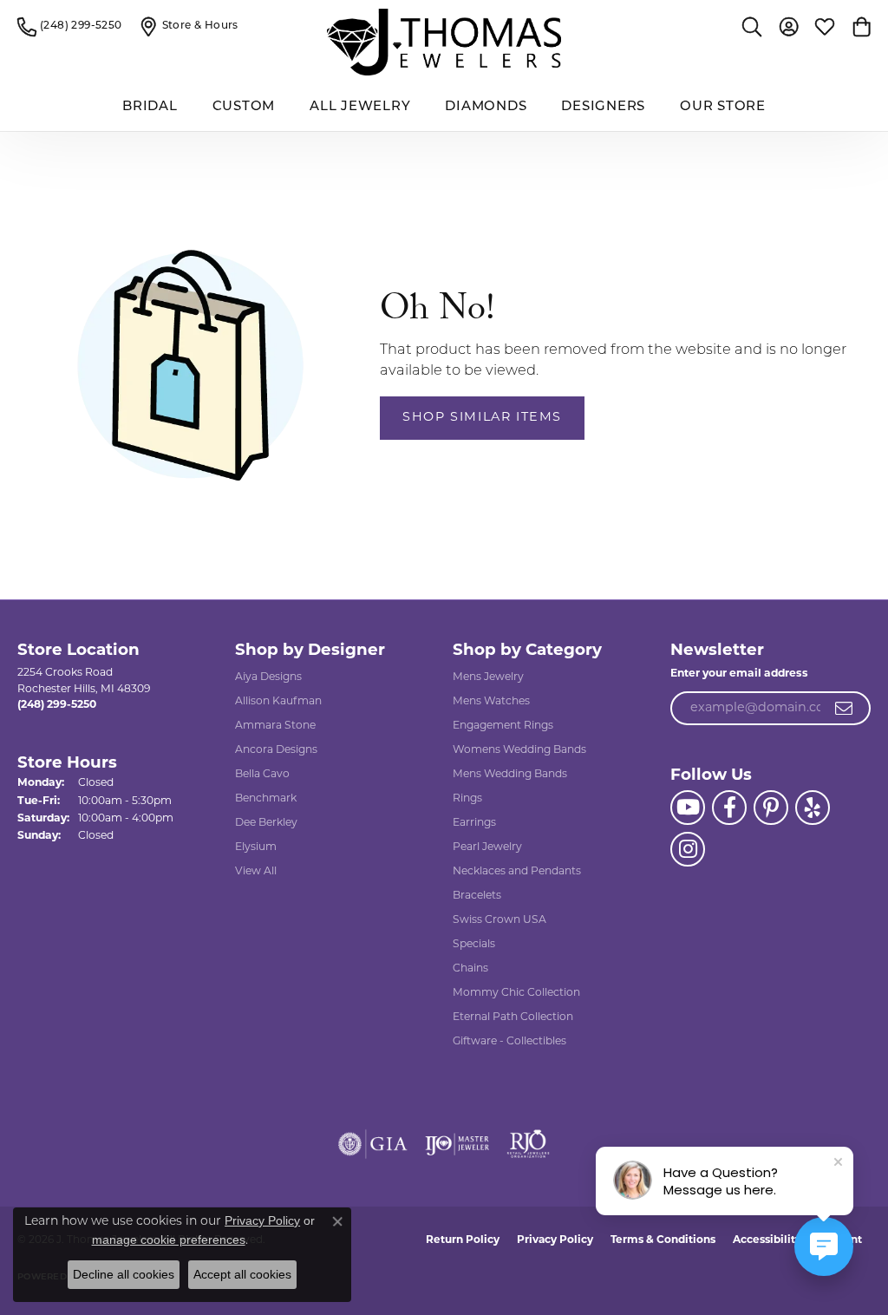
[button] (751, 26)
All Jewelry (360, 107)
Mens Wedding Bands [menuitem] (510, 774)
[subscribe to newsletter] (844, 708)
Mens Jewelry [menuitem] (488, 677)
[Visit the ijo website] (457, 1144)
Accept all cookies (242, 1274)
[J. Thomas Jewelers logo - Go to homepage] (444, 42)
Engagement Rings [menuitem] (503, 726)
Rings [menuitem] (467, 799)
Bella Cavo (262, 774)
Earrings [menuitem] (474, 823)
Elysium (256, 847)
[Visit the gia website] (373, 1144)
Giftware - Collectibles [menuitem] (509, 1042)
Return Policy (463, 1240)
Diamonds (485, 107)
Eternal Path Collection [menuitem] (513, 1017)
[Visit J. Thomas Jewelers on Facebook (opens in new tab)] (729, 807)
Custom (244, 107)
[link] (69, 26)
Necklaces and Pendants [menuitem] (517, 872)
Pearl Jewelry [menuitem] (487, 847)
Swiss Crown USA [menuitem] (499, 920)
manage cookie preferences (168, 1239)
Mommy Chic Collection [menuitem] (516, 993)
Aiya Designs (268, 677)
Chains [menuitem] (470, 969)
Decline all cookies (123, 1274)
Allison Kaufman (278, 702)
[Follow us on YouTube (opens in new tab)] (687, 807)
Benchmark (266, 799)
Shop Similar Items (482, 417)
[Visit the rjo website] (528, 1144)
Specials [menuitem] (474, 944)
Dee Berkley (266, 823)
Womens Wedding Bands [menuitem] (519, 750)
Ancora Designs (276, 750)
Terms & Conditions (662, 1240)
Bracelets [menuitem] (477, 896)
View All (256, 872)
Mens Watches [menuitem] (491, 702)
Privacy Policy (555, 1240)
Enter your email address (739, 674)
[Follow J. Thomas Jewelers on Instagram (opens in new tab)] (687, 849)
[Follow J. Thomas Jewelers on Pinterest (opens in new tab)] (771, 807)
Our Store (723, 107)
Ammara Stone (275, 726)
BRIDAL (150, 107)
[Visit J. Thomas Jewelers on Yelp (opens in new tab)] (812, 807)
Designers (603, 107)
